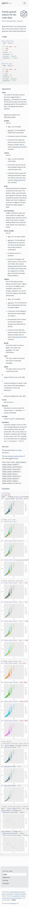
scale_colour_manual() (10, 478)
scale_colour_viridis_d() (12, 483)
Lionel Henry (9, 894)
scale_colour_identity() (11, 476)
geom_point (7, 747)
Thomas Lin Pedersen (20, 894)
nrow (20, 497)
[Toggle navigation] (24, 3)
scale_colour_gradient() (11, 471)
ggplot (8, 498)
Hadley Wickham (15, 892)
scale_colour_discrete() (11, 469)
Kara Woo (22, 896)
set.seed (4, 495)
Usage (5, 874)
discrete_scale (9, 117)
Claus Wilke (16, 896)
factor (9, 808)
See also (5, 880)
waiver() (7, 99)
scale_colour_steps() (10, 481)
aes (17, 498)
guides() (9, 350)
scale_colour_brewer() (10, 464)
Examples (6, 883)
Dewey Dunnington (16, 898)
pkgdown (13, 903)
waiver (10, 43)
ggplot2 (5, 3)
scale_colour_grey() (10, 474)
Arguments (6, 877)
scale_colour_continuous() (12, 467)
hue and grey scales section (14, 456)
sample (16, 497)
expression (20, 560)
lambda (18, 147)
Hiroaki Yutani (6, 898)
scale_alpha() (21, 462)
